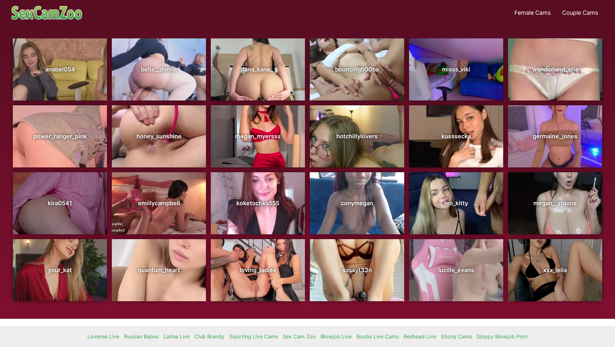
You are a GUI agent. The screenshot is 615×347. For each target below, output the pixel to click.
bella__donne (159, 69)
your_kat (60, 270)
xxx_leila (555, 270)
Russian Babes (141, 336)
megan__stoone (555, 203)
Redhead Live (420, 336)
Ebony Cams (456, 336)
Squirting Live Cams (253, 336)
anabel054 (60, 69)
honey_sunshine (159, 136)
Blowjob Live (336, 336)
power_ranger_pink (60, 136)
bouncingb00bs (357, 69)
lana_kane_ (258, 69)
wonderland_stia (555, 69)
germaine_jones (555, 136)
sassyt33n (357, 270)
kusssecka (456, 136)
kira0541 (60, 203)
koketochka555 (257, 203)
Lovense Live (103, 336)
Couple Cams (580, 12)
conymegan (357, 203)
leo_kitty (456, 203)
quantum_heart (159, 270)
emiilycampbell (159, 203)
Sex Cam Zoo (299, 336)
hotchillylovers (357, 136)
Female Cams (532, 12)
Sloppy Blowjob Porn (502, 336)
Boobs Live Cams (378, 336)
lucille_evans (456, 270)
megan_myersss (258, 136)
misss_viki (456, 69)
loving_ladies (258, 270)
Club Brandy (209, 336)
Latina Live (176, 336)
